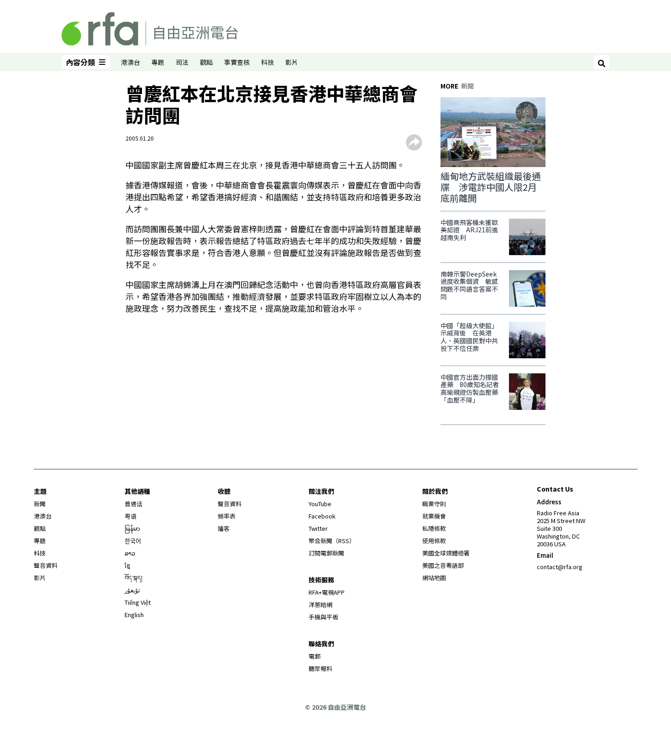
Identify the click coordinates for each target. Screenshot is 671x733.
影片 (291, 62)
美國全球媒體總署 (446, 553)
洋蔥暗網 (320, 604)
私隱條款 (434, 528)
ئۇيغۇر (132, 590)
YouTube (320, 503)
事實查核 (237, 62)
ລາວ (130, 553)
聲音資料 (46, 565)
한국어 (133, 540)
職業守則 (434, 503)
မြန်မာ (132, 528)
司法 (182, 62)
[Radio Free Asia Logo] (150, 27)
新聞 (40, 503)
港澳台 (130, 62)
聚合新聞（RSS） (332, 540)
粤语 (130, 516)
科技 (267, 62)
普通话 (133, 503)
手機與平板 (323, 617)
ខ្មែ (127, 565)
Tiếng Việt (138, 602)
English (134, 614)
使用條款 (434, 540)
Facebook (322, 516)
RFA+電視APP (327, 592)
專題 (158, 62)
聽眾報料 (320, 668)
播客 (224, 528)
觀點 (206, 62)
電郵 (314, 656)
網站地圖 (434, 577)
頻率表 (227, 516)
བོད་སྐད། (133, 577)
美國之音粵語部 (443, 565)
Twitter (318, 528)
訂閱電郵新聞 (326, 553)
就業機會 (434, 516)
